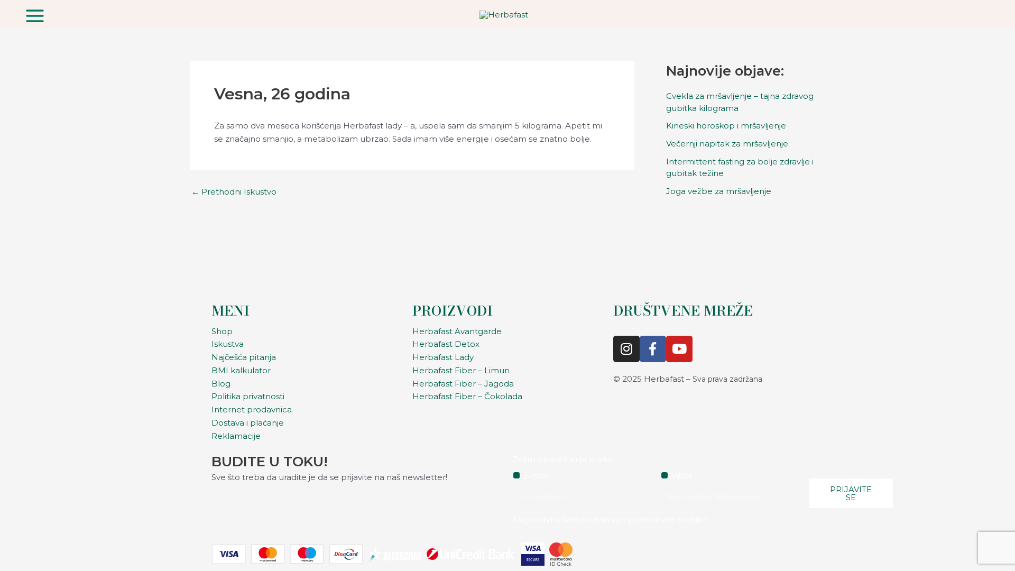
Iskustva (227, 344)
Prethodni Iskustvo (233, 192)
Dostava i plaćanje (247, 423)
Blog (220, 384)
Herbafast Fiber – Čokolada (467, 396)
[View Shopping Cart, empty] (982, 14)
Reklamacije (236, 436)
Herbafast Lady (443, 357)
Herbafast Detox (445, 344)
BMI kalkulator (241, 370)
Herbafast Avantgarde (457, 331)
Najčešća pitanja (243, 357)
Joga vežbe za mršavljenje (718, 191)
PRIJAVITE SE (851, 493)
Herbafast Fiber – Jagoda (463, 384)
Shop (222, 331)
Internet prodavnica (251, 409)
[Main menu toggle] (35, 15)
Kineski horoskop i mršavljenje (726, 126)
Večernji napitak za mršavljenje (727, 144)
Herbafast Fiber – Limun (461, 370)
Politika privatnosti (247, 396)
